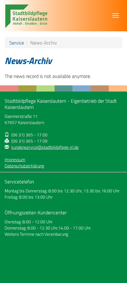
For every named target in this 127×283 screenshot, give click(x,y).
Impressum (15, 160)
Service (16, 42)
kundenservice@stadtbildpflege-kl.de (45, 147)
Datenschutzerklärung (24, 166)
